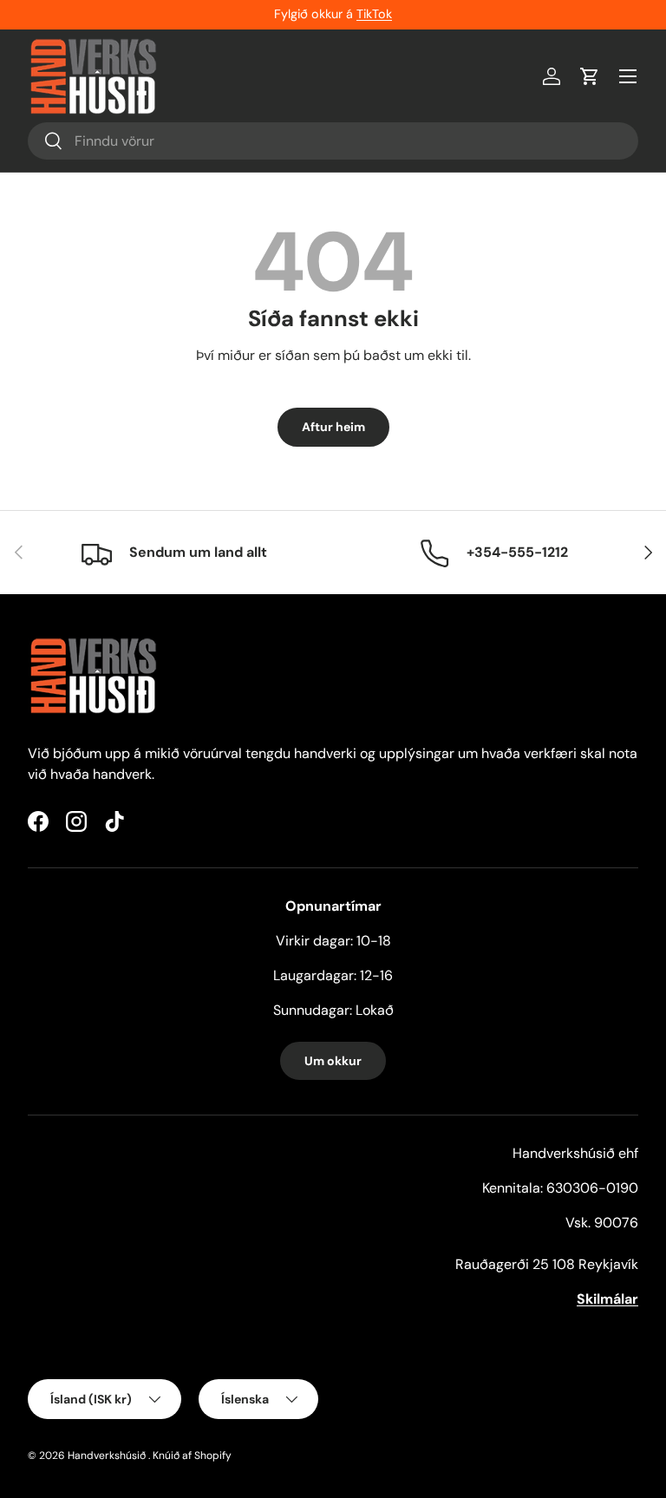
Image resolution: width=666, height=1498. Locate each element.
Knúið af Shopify (192, 1455)
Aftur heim (333, 427)
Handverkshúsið (107, 1455)
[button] (590, 76)
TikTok (374, 14)
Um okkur (333, 1061)
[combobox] (333, 141)
